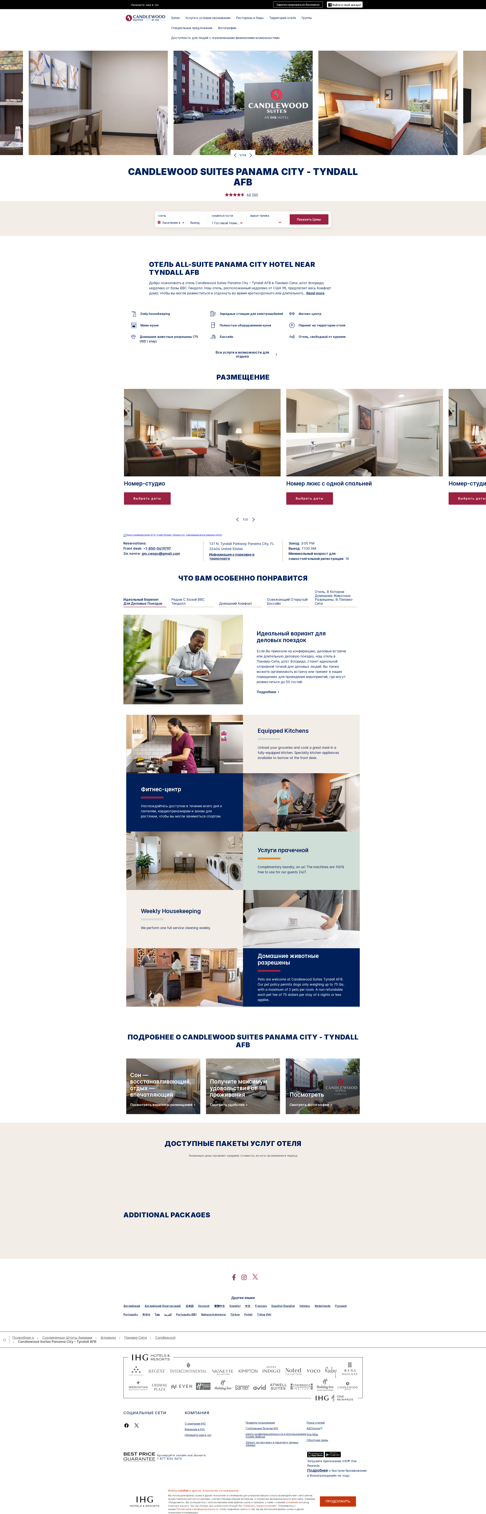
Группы (306, 18)
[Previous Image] (236, 155)
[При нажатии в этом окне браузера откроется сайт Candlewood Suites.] (347, 1386)
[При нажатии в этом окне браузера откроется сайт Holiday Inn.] (223, 1386)
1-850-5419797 (158, 548)
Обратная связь (317, 1440)
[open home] (6, 1339)
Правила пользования (260, 1422)
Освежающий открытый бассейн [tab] (287, 601)
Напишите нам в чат (198, 1435)
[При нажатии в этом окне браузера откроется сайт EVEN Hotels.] (181, 1386)
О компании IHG (195, 1423)
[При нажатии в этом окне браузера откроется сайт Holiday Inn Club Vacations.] (325, 1386)
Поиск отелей (316, 1422)
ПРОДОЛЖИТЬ (338, 1501)
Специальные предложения (191, 28)
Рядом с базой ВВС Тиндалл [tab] (188, 601)
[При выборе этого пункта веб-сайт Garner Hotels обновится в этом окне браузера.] (242, 1386)
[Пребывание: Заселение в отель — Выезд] (181, 223)
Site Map (312, 1434)
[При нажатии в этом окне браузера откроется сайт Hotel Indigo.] (271, 1370)
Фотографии (227, 28)
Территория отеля (282, 18)
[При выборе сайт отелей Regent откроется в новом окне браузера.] (156, 1370)
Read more (315, 293)
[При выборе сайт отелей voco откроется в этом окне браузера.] (313, 1370)
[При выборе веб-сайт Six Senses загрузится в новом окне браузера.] (136, 1370)
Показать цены (309, 219)
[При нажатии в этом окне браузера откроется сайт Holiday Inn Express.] (203, 1386)
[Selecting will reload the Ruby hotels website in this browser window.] (330, 1370)
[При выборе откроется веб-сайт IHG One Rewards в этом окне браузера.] (334, 1398)
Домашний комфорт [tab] (235, 603)
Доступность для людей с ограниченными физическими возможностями (225, 38)
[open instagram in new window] (242, 1277)
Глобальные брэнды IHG (262, 1428)
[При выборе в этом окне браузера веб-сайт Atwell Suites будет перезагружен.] (278, 1386)
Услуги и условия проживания (207, 18)
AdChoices (313, 1428)
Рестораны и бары (250, 18)
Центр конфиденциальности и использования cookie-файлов (276, 1435)
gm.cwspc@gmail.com (161, 554)
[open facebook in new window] (232, 1277)
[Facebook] (127, 1425)
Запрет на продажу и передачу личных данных (272, 1444)
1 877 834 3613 (169, 1458)
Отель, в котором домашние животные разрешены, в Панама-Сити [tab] (334, 597)
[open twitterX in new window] (253, 1277)
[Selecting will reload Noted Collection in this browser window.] (293, 1370)
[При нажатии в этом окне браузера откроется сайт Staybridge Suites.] (302, 1386)
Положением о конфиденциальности (197, 1509)
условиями (292, 1502)
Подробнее (266, 692)
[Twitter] (136, 1425)
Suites (175, 18)
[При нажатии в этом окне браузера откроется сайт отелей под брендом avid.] (259, 1386)
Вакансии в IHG (195, 1429)
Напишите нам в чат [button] (145, 4)
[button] (345, 4)
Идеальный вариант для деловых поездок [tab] (142, 601)
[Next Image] (250, 155)
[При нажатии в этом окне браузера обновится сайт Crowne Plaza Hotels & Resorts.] (159, 1386)
